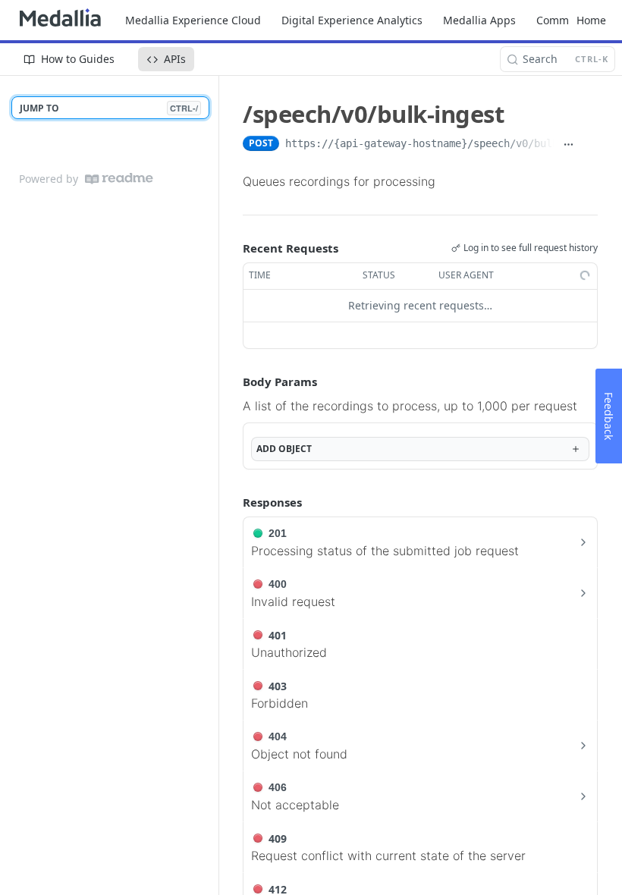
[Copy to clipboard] (590, 145)
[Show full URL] (568, 145)
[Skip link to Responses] (232, 502)
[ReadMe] (119, 178)
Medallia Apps (479, 20)
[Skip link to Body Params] (232, 381)
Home (591, 20)
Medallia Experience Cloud (193, 20)
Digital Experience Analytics (352, 20)
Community (565, 20)
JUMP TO (109, 108)
